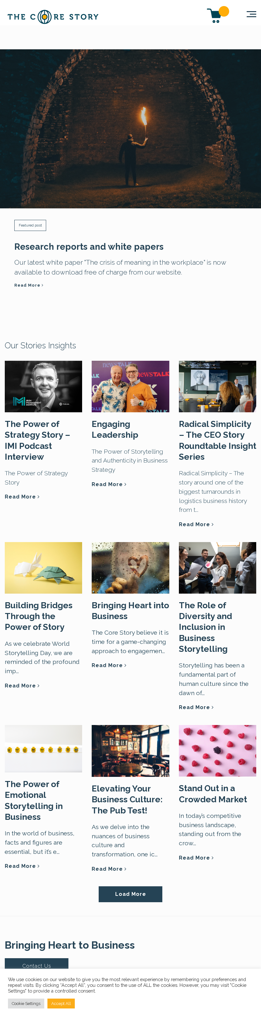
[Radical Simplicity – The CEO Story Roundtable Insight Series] (217, 385)
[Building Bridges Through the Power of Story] (43, 567)
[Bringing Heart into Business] (130, 567)
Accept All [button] (61, 1003)
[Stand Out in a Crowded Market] (217, 750)
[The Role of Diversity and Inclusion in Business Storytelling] (217, 567)
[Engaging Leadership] (130, 385)
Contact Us (36, 966)
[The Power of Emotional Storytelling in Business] (43, 747)
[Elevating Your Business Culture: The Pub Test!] (130, 750)
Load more (130, 894)
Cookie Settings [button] (26, 1003)
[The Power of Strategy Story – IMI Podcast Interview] (43, 385)
